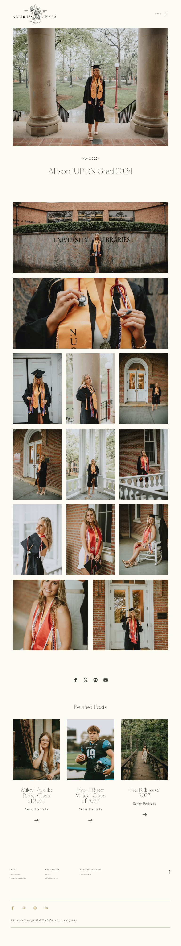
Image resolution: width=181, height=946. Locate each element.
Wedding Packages (91, 870)
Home (14, 870)
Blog (48, 874)
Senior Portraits (36, 809)
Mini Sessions (18, 879)
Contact (16, 874)
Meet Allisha (53, 870)
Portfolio (86, 874)
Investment (52, 879)
